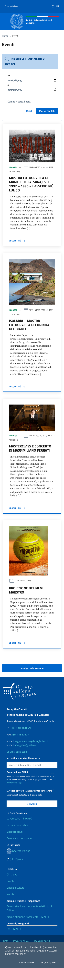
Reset (29, 111)
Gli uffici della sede (17, 752)
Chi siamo (12, 874)
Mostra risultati (46, 111)
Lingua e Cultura (15, 888)
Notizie (10, 894)
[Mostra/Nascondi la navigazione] (7, 21)
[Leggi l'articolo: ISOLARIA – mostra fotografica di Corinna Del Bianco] (32, 282)
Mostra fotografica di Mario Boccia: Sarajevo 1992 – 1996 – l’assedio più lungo (31, 184)
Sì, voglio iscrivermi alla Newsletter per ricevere (29, 791)
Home (5, 36)
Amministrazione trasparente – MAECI (28, 917)
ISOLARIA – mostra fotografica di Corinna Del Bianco (29, 325)
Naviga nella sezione (32, 668)
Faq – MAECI (14, 929)
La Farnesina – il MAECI (19, 818)
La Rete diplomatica (17, 825)
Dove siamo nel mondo (19, 838)
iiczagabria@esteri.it (26, 745)
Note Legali (17, 782)
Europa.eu (17, 859)
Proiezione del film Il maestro (27, 590)
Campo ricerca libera (19, 101)
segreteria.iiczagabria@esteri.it (31, 741)
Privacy (10, 782)
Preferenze (27, 962)
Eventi (10, 881)
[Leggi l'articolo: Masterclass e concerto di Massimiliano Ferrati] (32, 417)
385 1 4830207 (20, 734)
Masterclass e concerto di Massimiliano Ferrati (30, 448)
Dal (9, 75)
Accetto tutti (50, 962)
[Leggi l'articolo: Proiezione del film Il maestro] (28, 550)
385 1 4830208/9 (20, 728)
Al (8, 84)
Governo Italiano (11, 6)
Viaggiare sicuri (14, 832)
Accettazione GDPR (17, 772)
